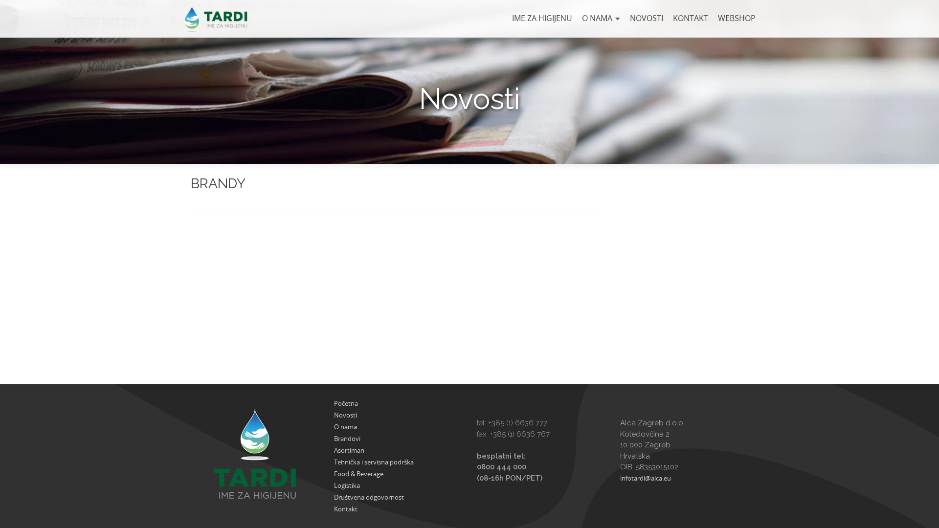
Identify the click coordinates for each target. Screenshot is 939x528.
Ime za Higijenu (542, 18)
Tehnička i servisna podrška (374, 462)
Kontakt (690, 18)
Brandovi (347, 438)
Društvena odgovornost (369, 497)
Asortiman (349, 450)
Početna (346, 403)
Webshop (737, 18)
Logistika (347, 485)
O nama (597, 18)
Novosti (646, 18)
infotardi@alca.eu (645, 478)
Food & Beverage (358, 473)
